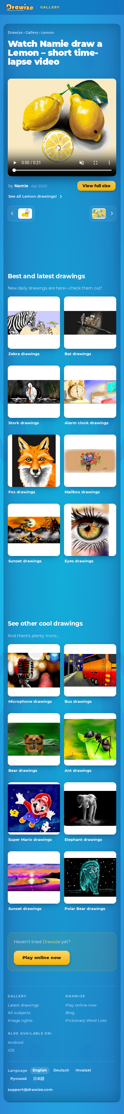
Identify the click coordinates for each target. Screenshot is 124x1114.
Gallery (32, 32)
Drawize (15, 32)
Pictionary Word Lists (86, 1020)
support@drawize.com (30, 1089)
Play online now (41, 957)
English (40, 1070)
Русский (18, 1078)
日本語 (38, 1078)
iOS (11, 1050)
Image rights (20, 1020)
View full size (96, 185)
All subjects (19, 1012)
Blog (69, 1012)
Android (15, 1042)
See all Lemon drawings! (32, 196)
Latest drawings (23, 1005)
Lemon (47, 32)
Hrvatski (83, 1070)
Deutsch (61, 1070)
